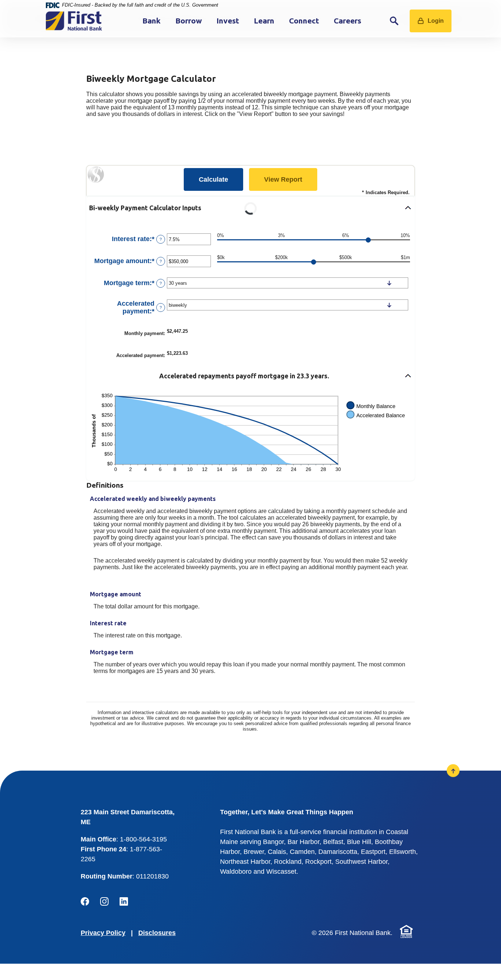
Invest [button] (227, 20)
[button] (250, 208)
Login (436, 21)
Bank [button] (151, 20)
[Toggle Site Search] (394, 20)
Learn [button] (264, 20)
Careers (347, 20)
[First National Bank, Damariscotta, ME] (74, 20)
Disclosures (157, 932)
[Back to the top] (453, 770)
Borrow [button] (188, 20)
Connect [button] (304, 20)
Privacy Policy (103, 932)
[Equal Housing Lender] (406, 931)
